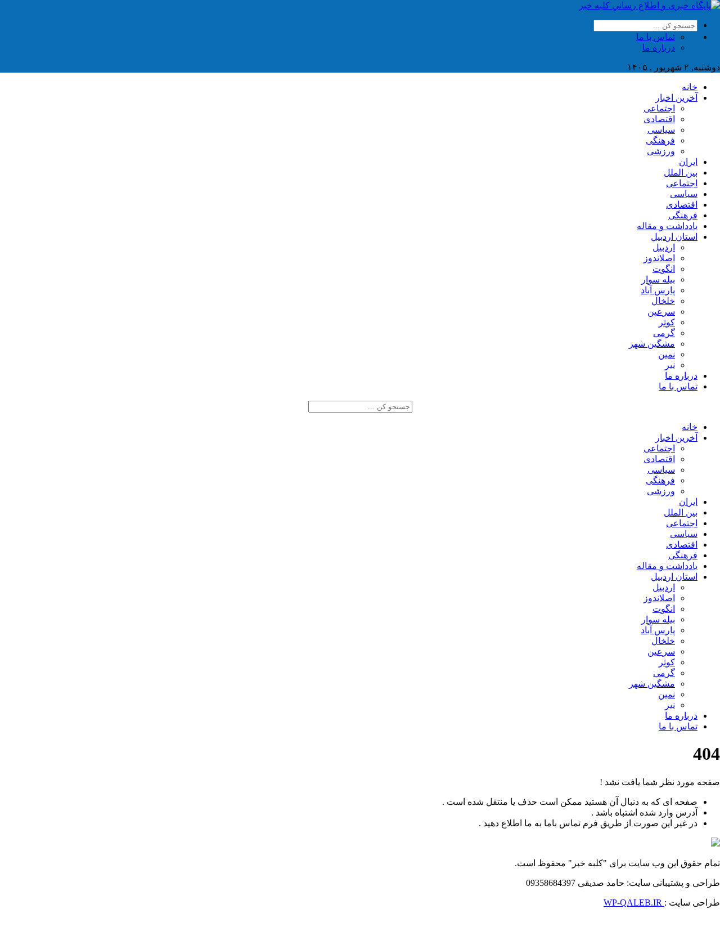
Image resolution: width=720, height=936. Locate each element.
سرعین (661, 311)
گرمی (664, 333)
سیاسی (661, 130)
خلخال (663, 301)
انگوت (663, 269)
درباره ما (658, 47)
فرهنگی (660, 140)
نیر (670, 365)
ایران (688, 162)
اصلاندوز (659, 258)
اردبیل (663, 247)
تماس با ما (655, 37)
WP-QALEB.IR (634, 902)
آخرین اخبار (676, 97)
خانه (690, 87)
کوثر (667, 322)
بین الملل (681, 172)
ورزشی (661, 151)
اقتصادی (659, 119)
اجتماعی (659, 108)
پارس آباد (658, 290)
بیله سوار (658, 279)
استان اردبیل (674, 236)
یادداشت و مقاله (667, 226)
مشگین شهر (652, 343)
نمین (666, 354)
